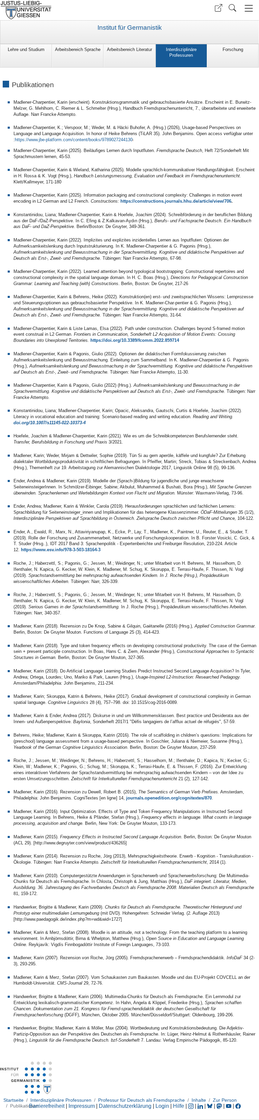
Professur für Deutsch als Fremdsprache (141, 1100)
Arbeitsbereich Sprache (77, 49)
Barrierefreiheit (46, 1106)
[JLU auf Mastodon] (220, 1106)
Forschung (233, 49)
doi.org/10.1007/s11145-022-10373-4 (49, 422)
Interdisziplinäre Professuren (181, 52)
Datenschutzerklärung (125, 1106)
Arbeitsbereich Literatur (129, 49)
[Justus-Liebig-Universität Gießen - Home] (64, 10)
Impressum (81, 1106)
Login (162, 1106)
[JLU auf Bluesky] (210, 1106)
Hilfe (178, 1106)
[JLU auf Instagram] (191, 1106)
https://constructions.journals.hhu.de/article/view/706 (175, 201)
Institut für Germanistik (129, 28)
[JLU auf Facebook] (238, 1106)
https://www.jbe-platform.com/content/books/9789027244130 (74, 139)
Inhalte (199, 1100)
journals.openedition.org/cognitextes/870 (169, 797)
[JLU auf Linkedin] (201, 1106)
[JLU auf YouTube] (228, 1106)
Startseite (13, 1100)
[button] (218, 7)
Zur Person (225, 1100)
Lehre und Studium (26, 49)
